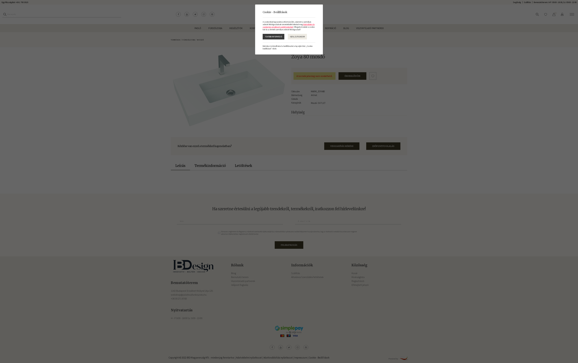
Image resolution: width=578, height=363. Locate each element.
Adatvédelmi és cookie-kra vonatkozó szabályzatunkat (289, 25)
